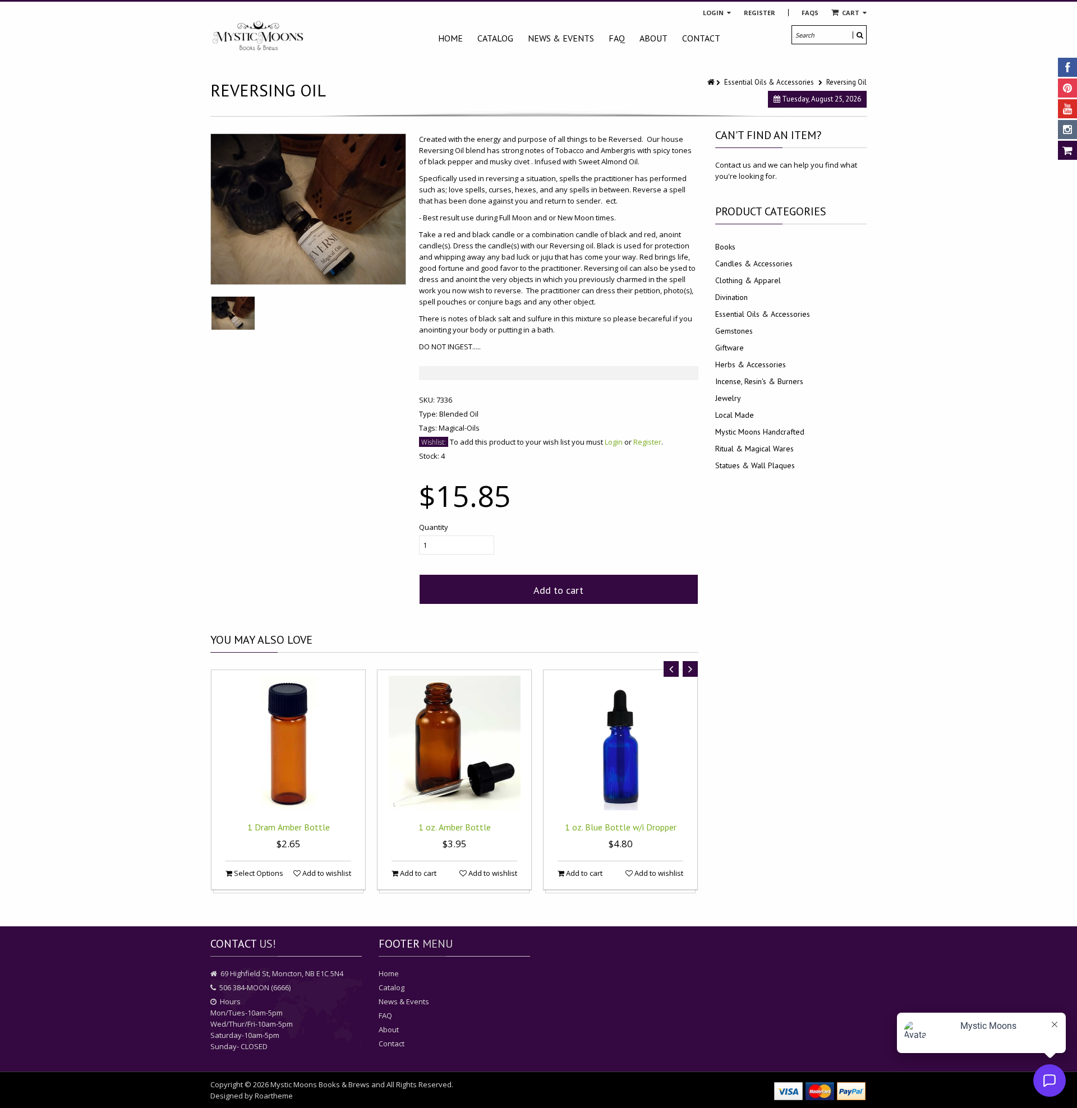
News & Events (561, 38)
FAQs (810, 12)
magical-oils (459, 428)
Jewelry (728, 398)
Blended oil (458, 414)
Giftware (729, 348)
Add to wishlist (326, 873)
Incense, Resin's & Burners (759, 381)
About (653, 38)
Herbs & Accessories (750, 364)
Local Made (734, 415)
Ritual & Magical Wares (754, 449)
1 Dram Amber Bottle (288, 827)
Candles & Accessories (754, 263)
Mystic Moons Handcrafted (759, 432)
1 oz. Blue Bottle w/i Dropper (620, 827)
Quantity (433, 527)
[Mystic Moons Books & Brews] (258, 36)
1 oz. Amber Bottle (454, 827)
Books (725, 247)
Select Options (257, 873)
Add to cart (558, 590)
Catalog (495, 38)
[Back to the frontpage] (711, 82)
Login (714, 12)
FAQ (617, 38)
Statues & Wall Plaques (755, 465)
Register (759, 12)
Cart (850, 12)
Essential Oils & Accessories (769, 82)
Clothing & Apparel (748, 280)
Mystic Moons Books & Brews (320, 1084)
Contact (701, 38)
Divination (731, 297)
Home (450, 38)
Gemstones (734, 331)
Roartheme (274, 1096)
